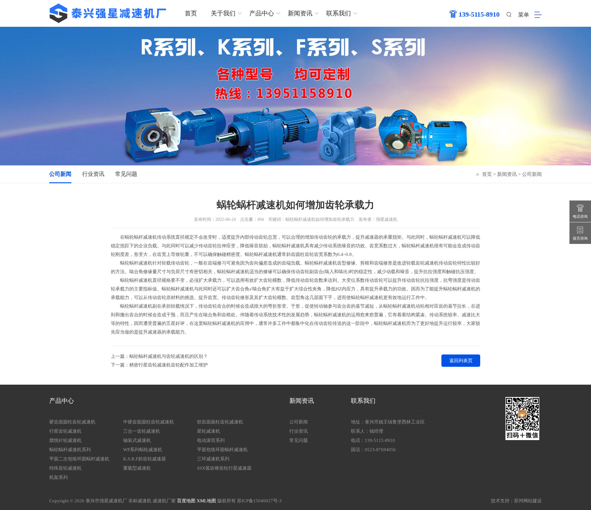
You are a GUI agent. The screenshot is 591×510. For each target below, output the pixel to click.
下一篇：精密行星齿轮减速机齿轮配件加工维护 (159, 364)
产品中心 (261, 13)
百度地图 (186, 500)
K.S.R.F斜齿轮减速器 (144, 458)
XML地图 (206, 500)
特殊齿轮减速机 (65, 468)
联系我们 (338, 13)
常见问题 (126, 174)
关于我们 (223, 13)
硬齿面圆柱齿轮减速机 (72, 421)
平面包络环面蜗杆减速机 (222, 449)
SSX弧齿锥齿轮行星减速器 (224, 468)
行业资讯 (93, 174)
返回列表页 (460, 360)
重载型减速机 (137, 468)
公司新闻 (60, 174)
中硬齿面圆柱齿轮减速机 (148, 421)
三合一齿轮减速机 (141, 431)
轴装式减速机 (137, 440)
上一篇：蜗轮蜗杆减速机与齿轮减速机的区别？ (159, 356)
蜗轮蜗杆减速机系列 (70, 449)
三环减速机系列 (213, 458)
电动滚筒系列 (211, 440)
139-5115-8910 (380, 440)
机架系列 (58, 477)
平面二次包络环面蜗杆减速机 (79, 458)
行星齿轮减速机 (65, 431)
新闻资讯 (300, 13)
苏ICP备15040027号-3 (259, 500)
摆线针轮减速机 (65, 440)
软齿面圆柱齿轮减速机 (220, 421)
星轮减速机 (208, 431)
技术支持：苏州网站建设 (516, 500)
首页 (191, 13)
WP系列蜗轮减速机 (142, 449)
